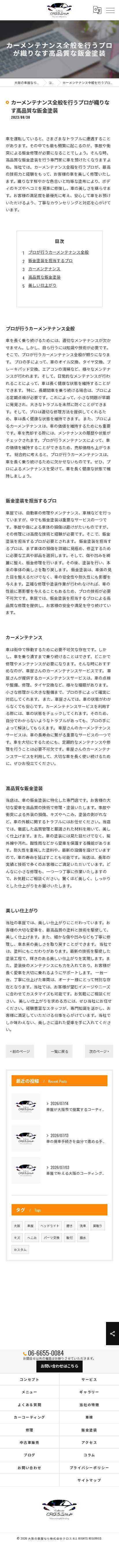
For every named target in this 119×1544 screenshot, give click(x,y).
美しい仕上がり (42, 285)
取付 (69, 1237)
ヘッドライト (50, 1225)
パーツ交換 (52, 1237)
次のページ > (99, 1051)
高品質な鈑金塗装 (44, 277)
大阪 (17, 1225)
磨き (69, 1225)
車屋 (30, 1225)
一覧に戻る (59, 1051)
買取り (98, 1225)
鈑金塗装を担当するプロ (50, 260)
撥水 (83, 1237)
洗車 (83, 1225)
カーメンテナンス (44, 268)
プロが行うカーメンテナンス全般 (58, 252)
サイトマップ (89, 1480)
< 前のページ (20, 1051)
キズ (17, 1237)
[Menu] (110, 9)
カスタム (20, 1249)
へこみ (32, 1237)
